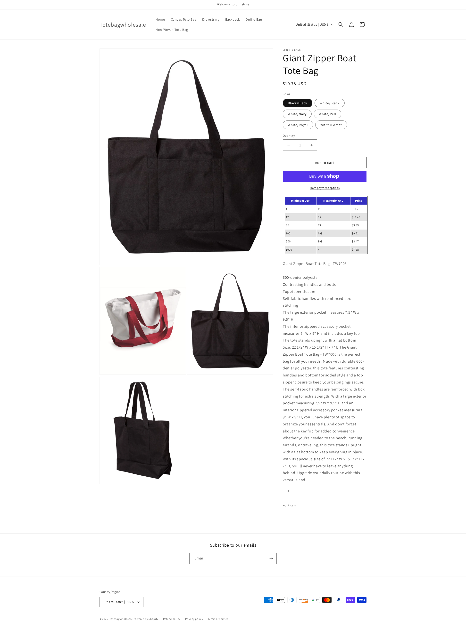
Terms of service (218, 619)
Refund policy (171, 619)
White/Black (330, 103)
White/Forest (331, 125)
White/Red (327, 114)
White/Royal (298, 125)
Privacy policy (194, 619)
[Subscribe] (271, 558)
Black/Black (297, 103)
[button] (340, 24)
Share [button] (292, 505)
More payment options (325, 188)
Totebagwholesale (121, 619)
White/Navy (297, 114)
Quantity (289, 136)
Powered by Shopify (145, 619)
